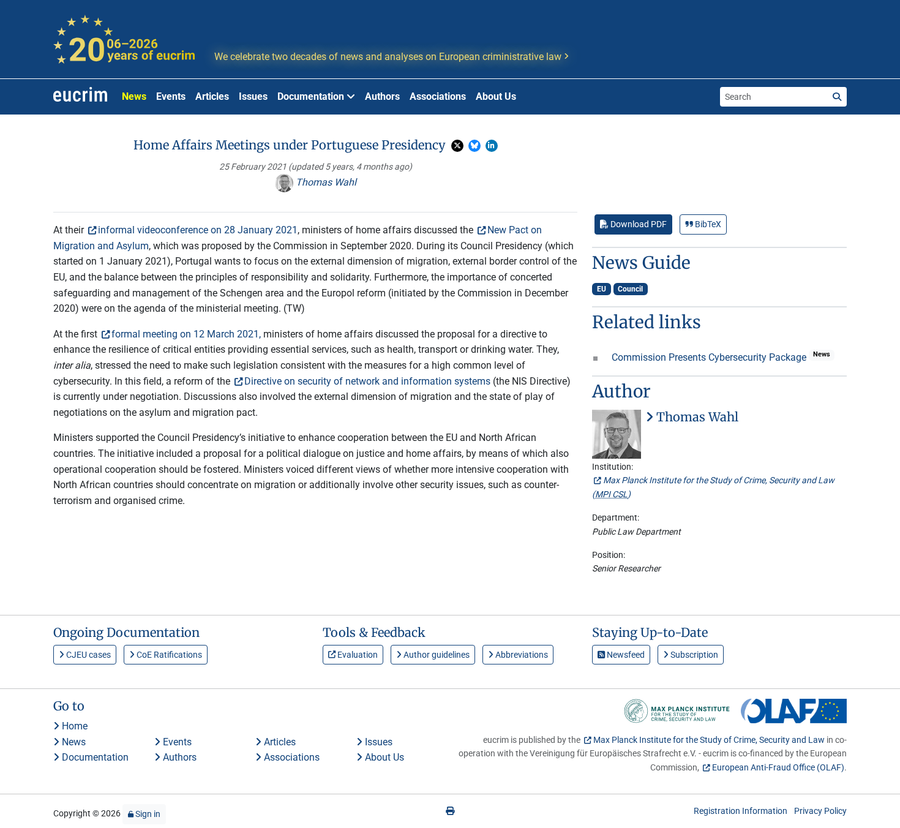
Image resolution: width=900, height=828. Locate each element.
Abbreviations (520, 655)
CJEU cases (87, 655)
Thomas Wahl (324, 182)
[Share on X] (457, 146)
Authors (382, 96)
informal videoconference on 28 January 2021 (198, 230)
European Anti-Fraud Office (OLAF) (778, 767)
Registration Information (740, 811)
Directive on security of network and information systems (367, 381)
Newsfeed (625, 655)
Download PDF (638, 224)
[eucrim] (80, 97)
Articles (212, 96)
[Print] (450, 811)
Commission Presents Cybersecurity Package (710, 357)
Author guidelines (436, 655)
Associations (438, 96)
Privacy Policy (820, 811)
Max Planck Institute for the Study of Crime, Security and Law (709, 740)
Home (73, 726)
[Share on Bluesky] (474, 146)
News (134, 96)
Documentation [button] (312, 96)
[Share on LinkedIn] (492, 146)
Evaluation (357, 655)
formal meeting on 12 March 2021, (186, 334)
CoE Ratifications (168, 655)
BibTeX (707, 224)
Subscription (693, 655)
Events (171, 96)
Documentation (94, 757)
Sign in (146, 814)
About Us (496, 96)
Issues (253, 96)
